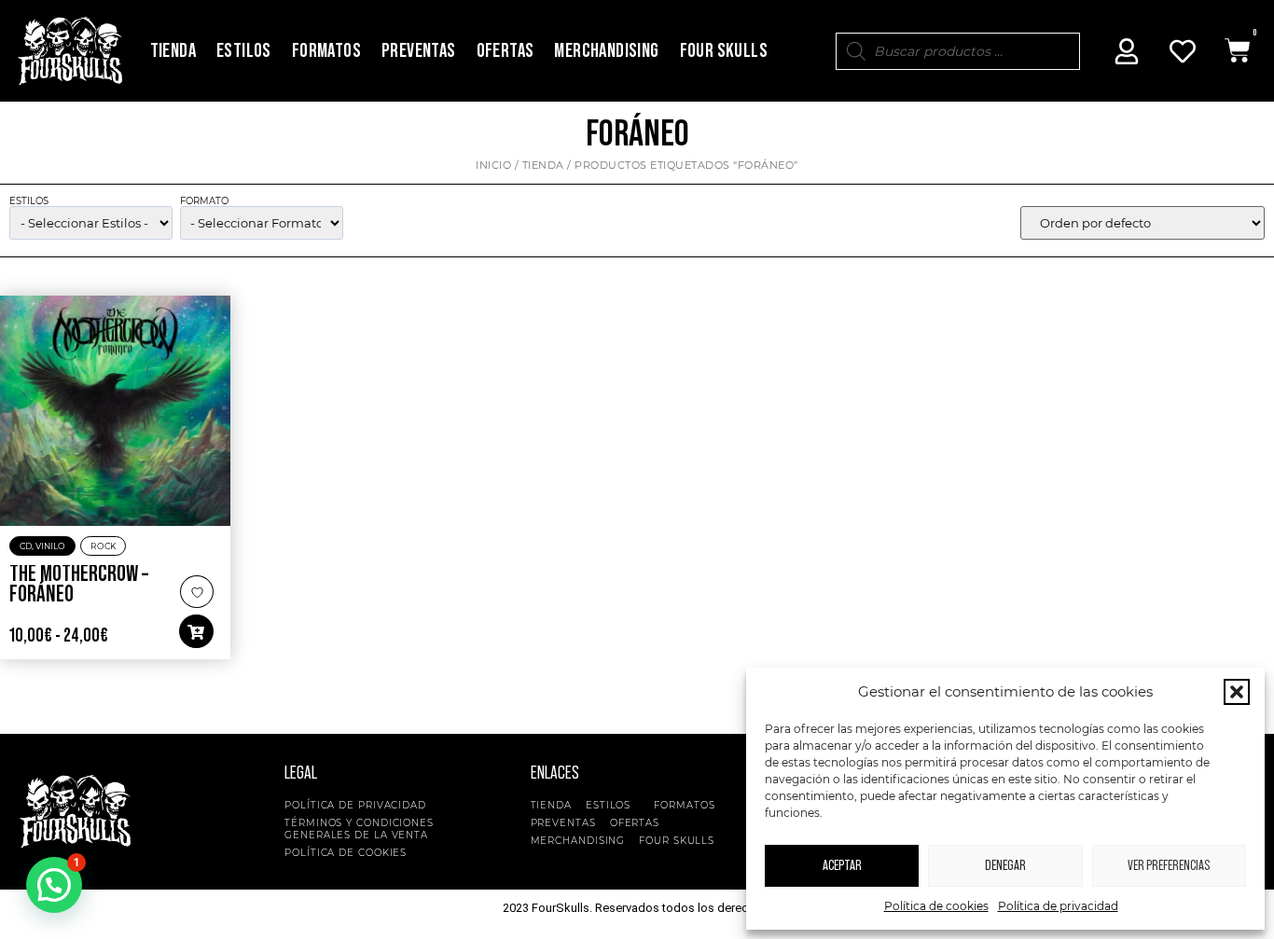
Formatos (326, 51)
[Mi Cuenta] (1127, 51)
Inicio (493, 165)
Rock (103, 546)
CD (26, 546)
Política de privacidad (1058, 906)
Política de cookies (936, 906)
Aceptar (842, 866)
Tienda (173, 51)
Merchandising (606, 51)
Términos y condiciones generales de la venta (359, 829)
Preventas (418, 51)
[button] (1236, 692)
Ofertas (505, 51)
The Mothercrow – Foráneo (78, 584)
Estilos (243, 51)
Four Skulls (724, 51)
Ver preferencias (1169, 866)
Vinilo (50, 546)
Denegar (1005, 866)
